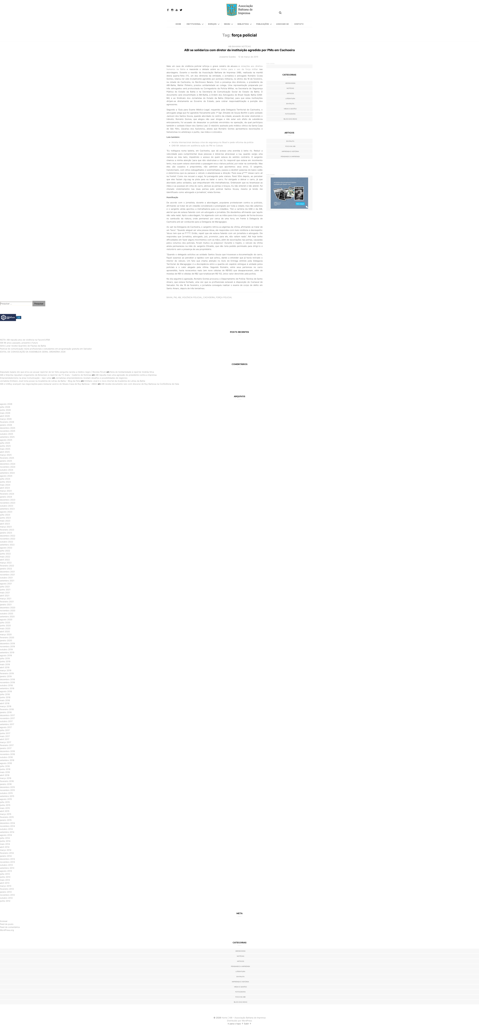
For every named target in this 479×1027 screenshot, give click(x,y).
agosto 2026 (6, 404)
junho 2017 (5, 733)
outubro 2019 (6, 649)
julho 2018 (5, 694)
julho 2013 (5, 874)
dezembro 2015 (7, 787)
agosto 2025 (6, 440)
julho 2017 (5, 730)
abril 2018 (4, 703)
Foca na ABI (290, 146)
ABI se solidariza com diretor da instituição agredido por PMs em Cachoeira (239, 50)
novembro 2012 (7, 895)
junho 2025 (5, 446)
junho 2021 (5, 589)
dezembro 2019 (7, 643)
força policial (224, 297)
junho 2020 (5, 625)
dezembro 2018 (7, 679)
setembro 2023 (7, 509)
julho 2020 (5, 622)
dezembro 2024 (7, 464)
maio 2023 (5, 520)
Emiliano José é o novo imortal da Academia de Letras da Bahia (114, 381)
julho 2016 (5, 766)
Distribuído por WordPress (239, 1020)
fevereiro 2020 (7, 637)
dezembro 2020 (7, 607)
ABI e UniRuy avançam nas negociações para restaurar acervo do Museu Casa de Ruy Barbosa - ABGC (48, 384)
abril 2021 (4, 595)
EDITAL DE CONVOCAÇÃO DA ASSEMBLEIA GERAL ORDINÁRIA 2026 (32, 351)
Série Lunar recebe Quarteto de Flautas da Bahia (23, 345)
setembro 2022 (7, 544)
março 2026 (6, 419)
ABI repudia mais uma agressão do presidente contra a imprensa (126, 375)
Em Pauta (290, 141)
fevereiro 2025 (7, 458)
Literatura (290, 98)
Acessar (3, 921)
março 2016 (5, 778)
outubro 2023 (6, 506)
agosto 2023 (6, 512)
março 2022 (6, 562)
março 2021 (5, 598)
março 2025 (6, 455)
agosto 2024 (6, 476)
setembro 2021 (7, 580)
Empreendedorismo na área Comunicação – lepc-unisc (26, 378)
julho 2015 (5, 802)
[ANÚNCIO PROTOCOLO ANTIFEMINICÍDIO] (289, 193)
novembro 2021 (7, 574)
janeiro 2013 (6, 892)
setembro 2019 (7, 652)
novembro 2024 (7, 467)
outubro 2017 (6, 721)
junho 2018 (5, 697)
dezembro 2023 (7, 500)
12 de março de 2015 (248, 57)
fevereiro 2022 (7, 565)
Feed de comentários (10, 927)
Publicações (262, 24)
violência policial (192, 297)
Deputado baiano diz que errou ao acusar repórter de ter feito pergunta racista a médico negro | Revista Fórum (53, 372)
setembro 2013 (7, 868)
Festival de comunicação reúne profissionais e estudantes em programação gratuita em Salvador (46, 348)
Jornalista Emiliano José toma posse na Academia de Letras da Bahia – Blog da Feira (40, 381)
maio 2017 (5, 736)
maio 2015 (5, 808)
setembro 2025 (7, 437)
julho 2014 (5, 838)
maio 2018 (5, 700)
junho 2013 (5, 877)
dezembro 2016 (7, 751)
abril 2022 (5, 559)
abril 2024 (5, 488)
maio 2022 (5, 556)
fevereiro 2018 (7, 709)
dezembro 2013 (7, 859)
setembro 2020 (7, 616)
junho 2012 (5, 901)
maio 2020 (5, 628)
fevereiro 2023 (7, 529)
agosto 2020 (6, 619)
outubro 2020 (6, 613)
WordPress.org (7, 930)
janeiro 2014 (6, 856)
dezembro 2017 (7, 715)
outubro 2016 (6, 757)
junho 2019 (5, 661)
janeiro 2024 (6, 497)
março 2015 (5, 814)
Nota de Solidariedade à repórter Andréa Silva (132, 372)
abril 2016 (4, 775)
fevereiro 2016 (7, 781)
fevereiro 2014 (7, 853)
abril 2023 (5, 523)
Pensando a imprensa (290, 156)
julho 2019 (5, 658)
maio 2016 (5, 772)
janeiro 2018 (6, 712)
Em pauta (290, 104)
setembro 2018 (7, 688)
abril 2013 (4, 883)
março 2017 (5, 742)
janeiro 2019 (6, 676)
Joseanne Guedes (227, 57)
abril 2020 (5, 631)
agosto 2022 (6, 547)
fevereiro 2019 (7, 673)
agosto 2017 (6, 727)
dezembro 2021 (7, 571)
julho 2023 (5, 515)
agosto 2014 (6, 835)
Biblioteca (243, 24)
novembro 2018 (7, 682)
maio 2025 (5, 449)
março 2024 (6, 491)
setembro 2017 (7, 724)
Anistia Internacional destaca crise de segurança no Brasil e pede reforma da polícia (212, 142)
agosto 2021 (6, 583)
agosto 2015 (6, 799)
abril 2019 (4, 667)
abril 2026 (5, 416)
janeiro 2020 (6, 640)
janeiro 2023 (6, 532)
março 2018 (5, 706)
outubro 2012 (6, 898)
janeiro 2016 (6, 784)
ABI (179, 297)
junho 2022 (5, 553)
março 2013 (5, 886)
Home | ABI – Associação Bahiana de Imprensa (244, 1017)
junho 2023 (5, 517)
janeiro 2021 (6, 604)
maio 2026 (5, 413)
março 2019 (5, 670)
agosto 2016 (6, 763)
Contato (298, 24)
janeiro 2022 (6, 568)
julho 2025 (5, 443)
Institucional (193, 24)
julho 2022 (5, 550)
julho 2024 (5, 479)
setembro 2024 (7, 473)
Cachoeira (209, 297)
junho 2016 (5, 769)
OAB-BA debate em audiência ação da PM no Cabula (197, 145)
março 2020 (6, 634)
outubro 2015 (6, 793)
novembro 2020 (7, 610)
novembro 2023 (7, 503)
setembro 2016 (7, 760)
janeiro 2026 (6, 425)
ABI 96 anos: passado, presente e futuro (19, 343)
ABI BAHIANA (234, 46)
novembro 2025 (7, 431)
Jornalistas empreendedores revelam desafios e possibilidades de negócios (91, 378)
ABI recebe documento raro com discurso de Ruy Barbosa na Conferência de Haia (140, 384)
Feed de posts (6, 924)
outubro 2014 (6, 829)
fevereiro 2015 (7, 817)
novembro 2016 (7, 754)
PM (175, 297)
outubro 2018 (6, 685)
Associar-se (282, 24)
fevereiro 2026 (7, 422)
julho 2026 (5, 407)
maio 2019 (5, 664)
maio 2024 (5, 485)
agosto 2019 (6, 655)
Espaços (212, 24)
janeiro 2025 (6, 461)
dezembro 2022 (7, 535)
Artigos (290, 93)
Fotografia (290, 114)
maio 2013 (5, 880)
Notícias (246, 46)
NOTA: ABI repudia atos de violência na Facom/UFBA (25, 340)
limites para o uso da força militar (239, 69)
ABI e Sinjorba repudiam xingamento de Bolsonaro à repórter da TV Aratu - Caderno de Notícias (45, 375)
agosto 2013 (6, 871)
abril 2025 (5, 452)
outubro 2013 (6, 865)
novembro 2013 (7, 862)
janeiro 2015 (6, 820)
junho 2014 (5, 841)
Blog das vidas (290, 119)
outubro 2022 (6, 541)
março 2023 (6, 526)
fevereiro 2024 (7, 494)
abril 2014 (4, 847)
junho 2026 (5, 410)
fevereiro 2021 (7, 601)
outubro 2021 (6, 577)
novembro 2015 (7, 790)
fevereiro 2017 (7, 745)
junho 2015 (5, 805)
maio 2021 (5, 592)
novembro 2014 (7, 826)
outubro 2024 (6, 470)
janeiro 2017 (5, 748)
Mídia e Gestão (290, 109)
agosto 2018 (6, 691)
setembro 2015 (7, 796)
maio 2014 (5, 844)
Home (178, 24)
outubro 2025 (6, 434)
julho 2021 (5, 586)
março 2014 (5, 850)
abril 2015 (4, 811)
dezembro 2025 (7, 428)
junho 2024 (5, 482)
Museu (227, 24)
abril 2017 (4, 739)
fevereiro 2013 (7, 889)
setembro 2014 (7, 832)
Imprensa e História (290, 151)
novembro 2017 (7, 718)
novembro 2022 (7, 538)
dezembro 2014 (7, 823)
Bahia (170, 297)
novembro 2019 (7, 646)
